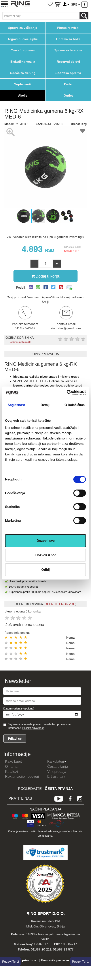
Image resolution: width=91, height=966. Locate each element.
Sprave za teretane (68, 50)
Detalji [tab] (46, 405)
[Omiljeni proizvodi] (50, 4)
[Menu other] (85, 4)
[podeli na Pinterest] (61, 287)
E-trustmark (56, 776)
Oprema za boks (68, 39)
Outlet (68, 95)
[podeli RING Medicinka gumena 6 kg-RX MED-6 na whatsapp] (38, 287)
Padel (68, 84)
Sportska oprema (68, 73)
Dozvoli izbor (45, 555)
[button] (8, 167)
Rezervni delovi (68, 61)
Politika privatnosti (33, 728)
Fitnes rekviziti (68, 27)
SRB (74, 4)
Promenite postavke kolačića (61, 960)
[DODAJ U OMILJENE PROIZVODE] (82, 131)
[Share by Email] (69, 287)
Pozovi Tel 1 (80, 961)
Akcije (22, 95)
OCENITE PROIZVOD (60, 604)
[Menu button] (4, 4)
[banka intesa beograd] (63, 815)
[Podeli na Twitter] (53, 287)
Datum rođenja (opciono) (18, 708)
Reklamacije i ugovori (22, 776)
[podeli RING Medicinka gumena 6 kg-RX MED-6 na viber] (31, 287)
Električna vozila (22, 61)
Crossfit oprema (23, 50)
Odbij (45, 569)
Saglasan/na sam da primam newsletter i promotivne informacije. (39, 726)
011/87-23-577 (63, 949)
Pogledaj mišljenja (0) (20, 342)
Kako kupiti (14, 761)
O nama (11, 766)
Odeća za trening (23, 73)
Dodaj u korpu (48, 276)
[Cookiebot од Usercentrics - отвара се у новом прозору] (66, 393)
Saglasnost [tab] (16, 405)
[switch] (79, 493)
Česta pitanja (57, 766)
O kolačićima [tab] (74, 405)
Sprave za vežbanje (22, 27)
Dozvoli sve (46, 540)
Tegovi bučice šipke (23, 39)
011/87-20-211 (41, 949)
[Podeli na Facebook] (46, 287)
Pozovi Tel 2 (10, 961)
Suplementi (22, 84)
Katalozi (11, 772)
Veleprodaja (56, 772)
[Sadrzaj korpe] (58, 5)
